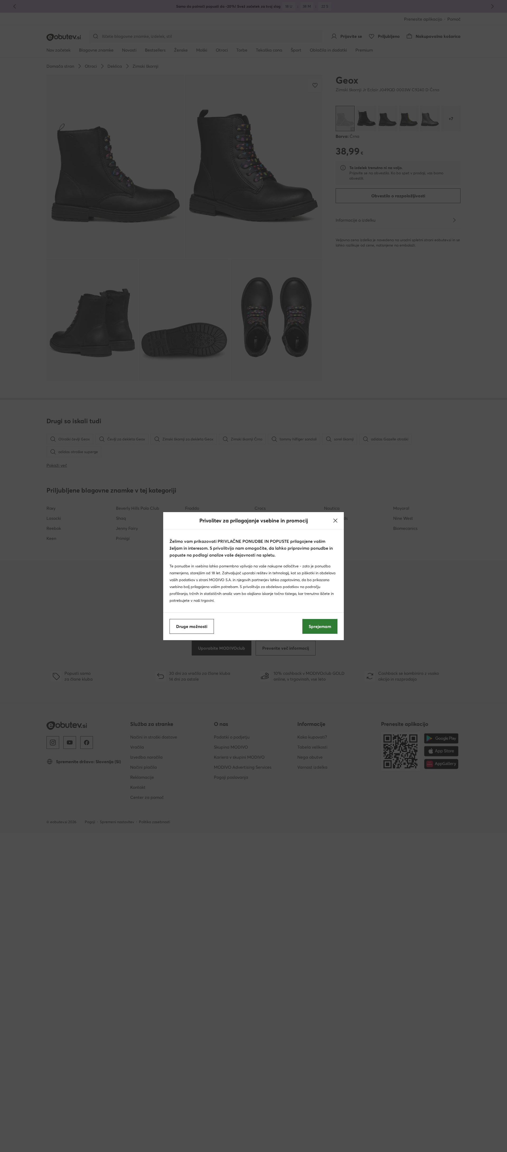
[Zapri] (335, 520)
